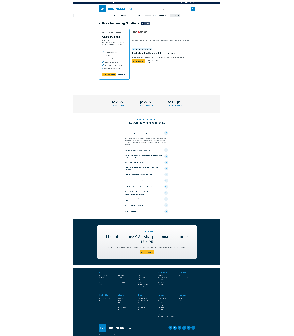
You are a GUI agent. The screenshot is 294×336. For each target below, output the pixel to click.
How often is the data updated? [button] (134, 162)
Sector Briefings (142, 307)
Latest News (123, 15)
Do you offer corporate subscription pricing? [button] (138, 133)
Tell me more (121, 74)
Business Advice (161, 282)
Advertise (115, 3)
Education (120, 277)
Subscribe (180, 3)
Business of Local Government (165, 312)
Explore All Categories (143, 286)
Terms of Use (113, 334)
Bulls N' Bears (161, 275)
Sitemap (100, 334)
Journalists (121, 305)
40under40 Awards (142, 298)
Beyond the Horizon (162, 298)
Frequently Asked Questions (185, 277)
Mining (131, 15)
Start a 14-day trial (109, 74)
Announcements (161, 284)
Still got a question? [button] (131, 211)
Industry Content (161, 286)
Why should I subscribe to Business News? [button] (137, 150)
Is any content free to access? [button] (134, 181)
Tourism (139, 282)
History (120, 300)
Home (115, 15)
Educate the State (162, 314)
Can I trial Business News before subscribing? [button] (138, 174)
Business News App (122, 307)
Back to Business (142, 309)
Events (109, 3)
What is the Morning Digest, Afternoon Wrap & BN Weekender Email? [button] (143, 199)
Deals (100, 282)
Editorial (120, 302)
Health (119, 279)
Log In (192, 3)
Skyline (159, 289)
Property (139, 15)
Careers (180, 300)
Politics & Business (142, 305)
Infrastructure (121, 282)
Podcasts (120, 309)
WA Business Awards (143, 300)
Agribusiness (121, 275)
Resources (101, 277)
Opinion (100, 284)
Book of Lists (161, 307)
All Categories (162, 15)
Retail (139, 275)
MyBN (186, 3)
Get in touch (142, 142)
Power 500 (160, 309)
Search (193, 9)
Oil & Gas (120, 284)
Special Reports (161, 305)
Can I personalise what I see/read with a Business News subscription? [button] (141, 168)
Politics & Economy (103, 286)
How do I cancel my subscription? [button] (134, 205)
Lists (100, 300)
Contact (181, 298)
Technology (140, 279)
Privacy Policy (106, 334)
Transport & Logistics (143, 284)
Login (148, 62)
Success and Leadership (143, 302)
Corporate (120, 298)
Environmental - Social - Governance (166, 316)
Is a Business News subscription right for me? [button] (138, 187)
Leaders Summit (142, 312)
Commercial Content (149, 15)
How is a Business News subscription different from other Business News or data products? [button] (142, 193)
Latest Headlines (103, 275)
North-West (160, 302)
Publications (103, 3)
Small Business (141, 277)
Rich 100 (159, 300)
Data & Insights (175, 15)
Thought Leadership (162, 277)
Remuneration (121, 286)
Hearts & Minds (161, 279)
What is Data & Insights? (104, 298)
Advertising (181, 303)
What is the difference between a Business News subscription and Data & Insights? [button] (143, 156)
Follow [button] (146, 23)
